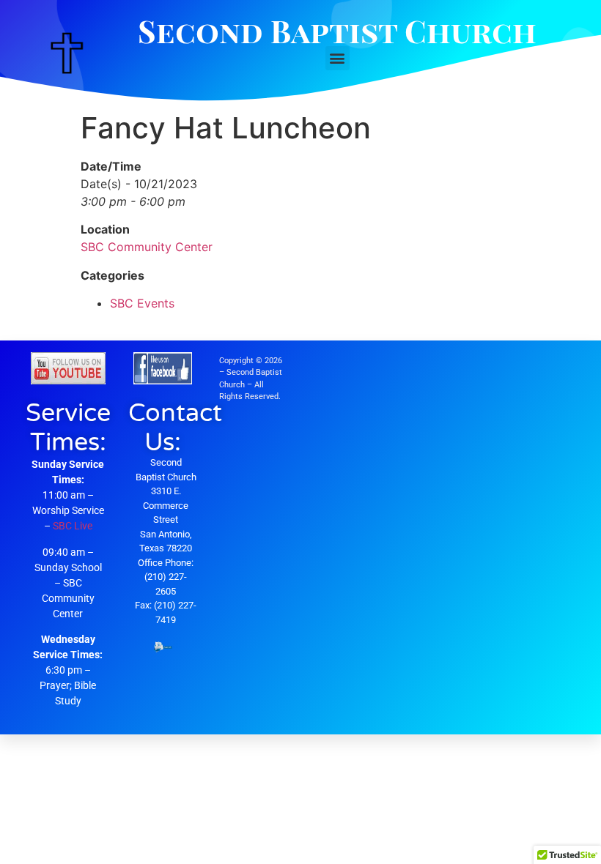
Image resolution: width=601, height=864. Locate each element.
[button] (337, 58)
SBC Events (142, 303)
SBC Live (72, 526)
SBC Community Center (147, 246)
